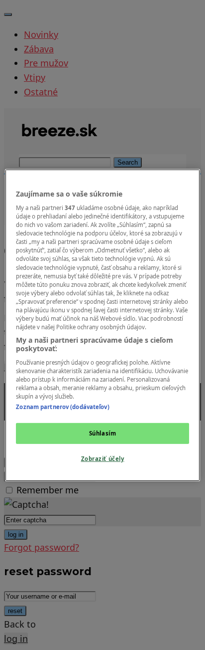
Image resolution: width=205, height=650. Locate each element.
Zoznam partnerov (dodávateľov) (62, 407)
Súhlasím (102, 433)
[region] (102, 325)
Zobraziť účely (102, 458)
